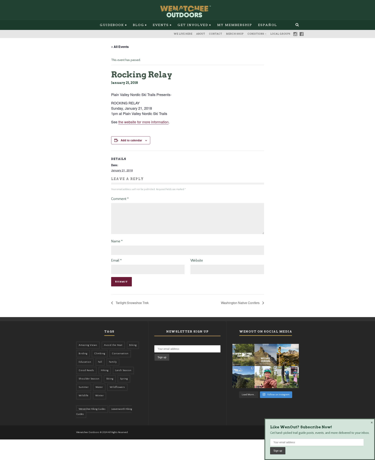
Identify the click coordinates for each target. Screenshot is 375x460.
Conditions (255, 33)
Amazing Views (88, 345)
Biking (133, 345)
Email (116, 261)
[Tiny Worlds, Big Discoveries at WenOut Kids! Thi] (288, 377)
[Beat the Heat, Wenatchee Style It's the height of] (243, 355)
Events (161, 25)
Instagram (295, 34)
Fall (100, 362)
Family (113, 362)
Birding (83, 353)
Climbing (99, 353)
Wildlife (83, 395)
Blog (138, 25)
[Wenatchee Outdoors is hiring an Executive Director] (265, 355)
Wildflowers (117, 387)
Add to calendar (131, 140)
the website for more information (143, 121)
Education (85, 362)
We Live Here (183, 33)
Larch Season (123, 370)
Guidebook (112, 25)
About (200, 33)
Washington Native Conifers (240, 302)
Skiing (109, 379)
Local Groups (280, 33)
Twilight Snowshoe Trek (132, 302)
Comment (120, 199)
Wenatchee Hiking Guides (92, 409)
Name (117, 241)
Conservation (120, 353)
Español (267, 25)
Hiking (104, 370)
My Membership (234, 25)
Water (99, 387)
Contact (215, 33)
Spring (124, 379)
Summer (84, 387)
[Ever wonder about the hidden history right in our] (243, 377)
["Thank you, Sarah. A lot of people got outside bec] (265, 377)
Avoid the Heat (113, 345)
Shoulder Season (89, 379)
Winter (99, 395)
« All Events (120, 46)
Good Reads (86, 370)
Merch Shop (235, 33)
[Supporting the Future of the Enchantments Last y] (288, 355)
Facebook (302, 34)
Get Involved (193, 25)
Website (196, 261)
